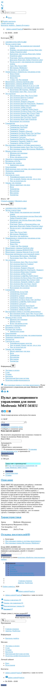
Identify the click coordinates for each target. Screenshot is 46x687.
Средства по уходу (12, 175)
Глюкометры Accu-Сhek (19, 125)
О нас (7, 372)
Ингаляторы (14, 191)
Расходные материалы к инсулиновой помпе (22, 88)
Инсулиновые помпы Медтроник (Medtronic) (27, 149)
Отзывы (8, 374)
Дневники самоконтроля (14, 171)
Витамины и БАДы (12, 161)
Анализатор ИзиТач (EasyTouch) (22, 139)
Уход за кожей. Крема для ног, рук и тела (25, 179)
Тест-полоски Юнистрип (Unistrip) (23, 105)
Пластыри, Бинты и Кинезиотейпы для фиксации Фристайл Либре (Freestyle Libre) (26, 59)
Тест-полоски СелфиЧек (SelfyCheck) (24, 109)
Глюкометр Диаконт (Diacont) (21, 131)
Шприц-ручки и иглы (13, 151)
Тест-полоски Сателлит (19, 99)
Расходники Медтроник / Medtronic (23, 90)
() (11, 600)
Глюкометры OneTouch (18, 127)
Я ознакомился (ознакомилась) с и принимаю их (19, 450)
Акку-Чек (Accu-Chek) (18, 66)
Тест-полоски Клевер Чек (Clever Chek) (25, 113)
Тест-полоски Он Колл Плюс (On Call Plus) (26, 111)
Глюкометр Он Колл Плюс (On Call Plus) (25, 133)
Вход (8, 18)
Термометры (14, 189)
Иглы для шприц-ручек (19, 157)
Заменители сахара (17, 165)
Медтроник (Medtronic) (18, 68)
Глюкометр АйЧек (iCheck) (20, 143)
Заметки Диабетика (25, 583)
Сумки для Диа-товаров (19, 80)
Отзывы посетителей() (15, 534)
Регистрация (10, 665)
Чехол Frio (14, 78)
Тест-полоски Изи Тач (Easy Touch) (23, 117)
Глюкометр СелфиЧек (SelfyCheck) (23, 135)
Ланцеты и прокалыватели (15, 159)
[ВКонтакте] (2, 411)
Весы (12, 187)
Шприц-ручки (15, 155)
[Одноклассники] (7, 411)
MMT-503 (17, 547)
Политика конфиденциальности (17, 380)
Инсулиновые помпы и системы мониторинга (23, 145)
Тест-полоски (10, 93)
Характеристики (11, 473)
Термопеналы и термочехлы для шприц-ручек (22, 72)
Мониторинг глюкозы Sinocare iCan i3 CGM (22, 86)
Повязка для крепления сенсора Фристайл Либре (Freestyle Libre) (26, 51)
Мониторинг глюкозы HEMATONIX (19, 84)
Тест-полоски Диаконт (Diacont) (22, 101)
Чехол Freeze (14, 74)
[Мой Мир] (10, 411)
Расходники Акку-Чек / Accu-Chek (23, 92)
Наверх (3, 685)
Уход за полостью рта (18, 181)
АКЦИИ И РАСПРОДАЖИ (15, 42)
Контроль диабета (12, 638)
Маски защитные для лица (20, 185)
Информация (10, 563)
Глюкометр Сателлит (18, 137)
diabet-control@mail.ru (14, 29)
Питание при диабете (13, 163)
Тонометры (14, 195)
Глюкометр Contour (17, 129)
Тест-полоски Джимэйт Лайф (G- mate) (25, 115)
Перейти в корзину (23, 615)
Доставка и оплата (12, 370)
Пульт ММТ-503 (7, 547)
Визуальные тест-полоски (20, 121)
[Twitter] (5, 411)
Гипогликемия (10, 167)
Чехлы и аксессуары (13, 44)
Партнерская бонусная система (17, 378)
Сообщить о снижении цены (12, 427)
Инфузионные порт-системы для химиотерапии (23, 169)
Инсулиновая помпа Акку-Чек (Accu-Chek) (26, 147)
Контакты (9, 376)
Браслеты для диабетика (19, 70)
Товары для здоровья (13, 183)
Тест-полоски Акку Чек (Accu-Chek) (24, 95)
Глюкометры (10, 123)
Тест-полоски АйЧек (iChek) (20, 107)
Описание (9, 471)
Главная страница (25, 581)
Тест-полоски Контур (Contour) (21, 97)
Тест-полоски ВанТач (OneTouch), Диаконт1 (27, 103)
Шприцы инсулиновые (18, 153)
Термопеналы (15, 76)
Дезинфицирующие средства (21, 177)
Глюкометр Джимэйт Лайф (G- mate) (24, 141)
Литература (9, 173)
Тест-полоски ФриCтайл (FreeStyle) (23, 119)
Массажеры (14, 193)
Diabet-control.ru (9, 586)
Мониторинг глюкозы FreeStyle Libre (19, 82)
